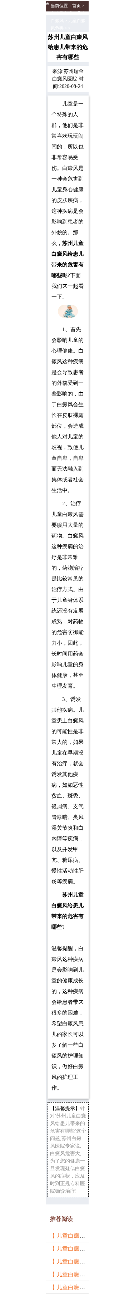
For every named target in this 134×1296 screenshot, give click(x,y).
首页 (76, 5)
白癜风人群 (61, 13)
